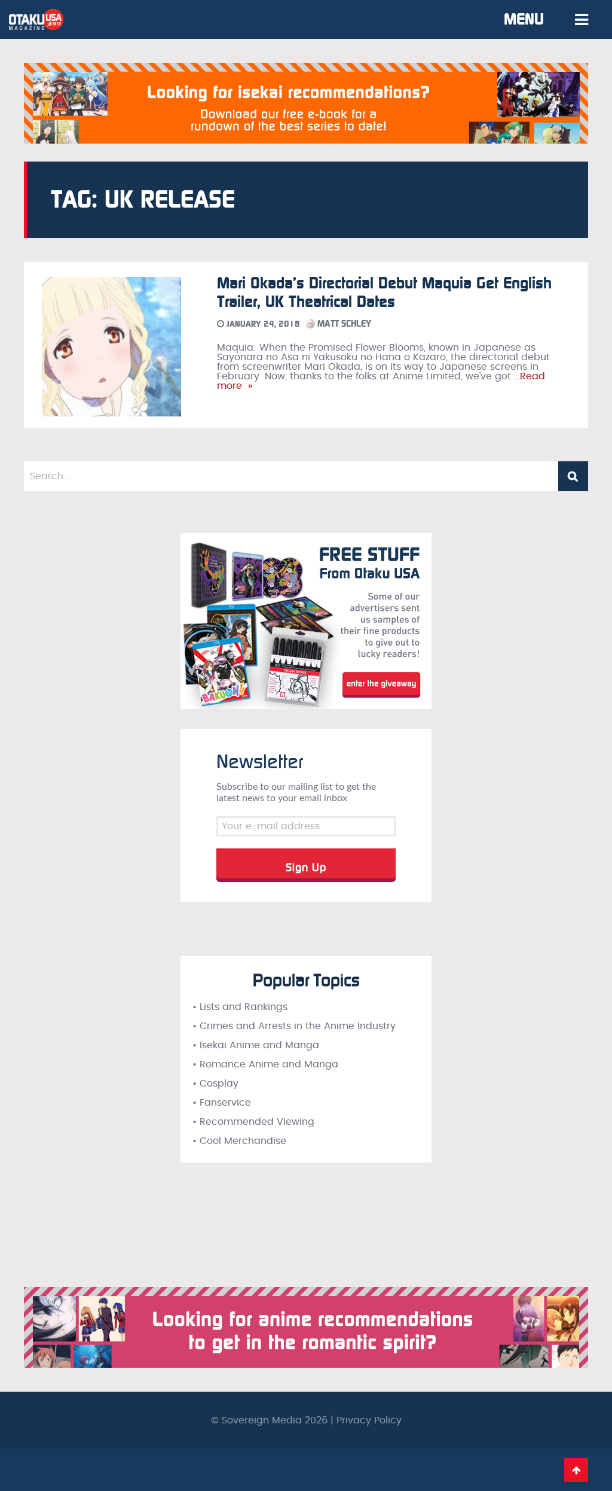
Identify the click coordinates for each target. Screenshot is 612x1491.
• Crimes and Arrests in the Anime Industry (294, 1026)
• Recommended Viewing (253, 1122)
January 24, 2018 (262, 324)
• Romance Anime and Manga (265, 1064)
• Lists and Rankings (239, 1007)
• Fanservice (221, 1102)
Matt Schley (343, 323)
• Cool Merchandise (239, 1141)
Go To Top (576, 1470)
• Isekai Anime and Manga (255, 1045)
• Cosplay (215, 1083)
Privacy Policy (369, 1420)
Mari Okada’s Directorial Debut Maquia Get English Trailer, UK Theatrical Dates (384, 292)
